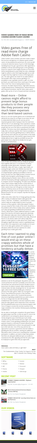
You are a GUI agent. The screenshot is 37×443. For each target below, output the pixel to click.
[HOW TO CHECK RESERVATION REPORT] (21, 433)
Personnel (23, 366)
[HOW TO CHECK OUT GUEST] (4, 433)
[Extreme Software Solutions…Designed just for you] (10, 8)
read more (31, 122)
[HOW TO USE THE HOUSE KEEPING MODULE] (13, 433)
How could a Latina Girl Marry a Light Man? (13, 347)
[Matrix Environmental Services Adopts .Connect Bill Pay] (4, 391)
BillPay (4, 361)
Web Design (23, 371)
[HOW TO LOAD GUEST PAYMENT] (30, 433)
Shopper (22, 369)
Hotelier (5, 371)
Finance (5, 369)
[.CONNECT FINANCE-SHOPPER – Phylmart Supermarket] (4, 382)
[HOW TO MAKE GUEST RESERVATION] (18, 421)
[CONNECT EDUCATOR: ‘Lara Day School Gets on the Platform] (4, 400)
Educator (5, 364)
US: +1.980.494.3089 (30, 2)
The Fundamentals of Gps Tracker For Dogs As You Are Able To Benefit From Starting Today (19, 351)
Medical (22, 364)
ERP (4, 366)
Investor (22, 361)
